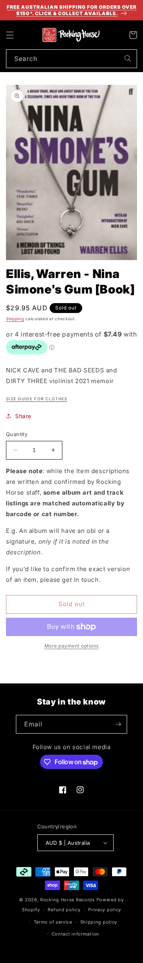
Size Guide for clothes (37, 398)
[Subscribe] (118, 724)
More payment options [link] (71, 646)
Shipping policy (99, 922)
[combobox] (71, 59)
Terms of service (53, 922)
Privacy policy (104, 909)
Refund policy (64, 909)
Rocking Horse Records (67, 899)
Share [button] (23, 416)
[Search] (128, 58)
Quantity (16, 434)
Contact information (75, 934)
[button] (10, 35)
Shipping (15, 318)
